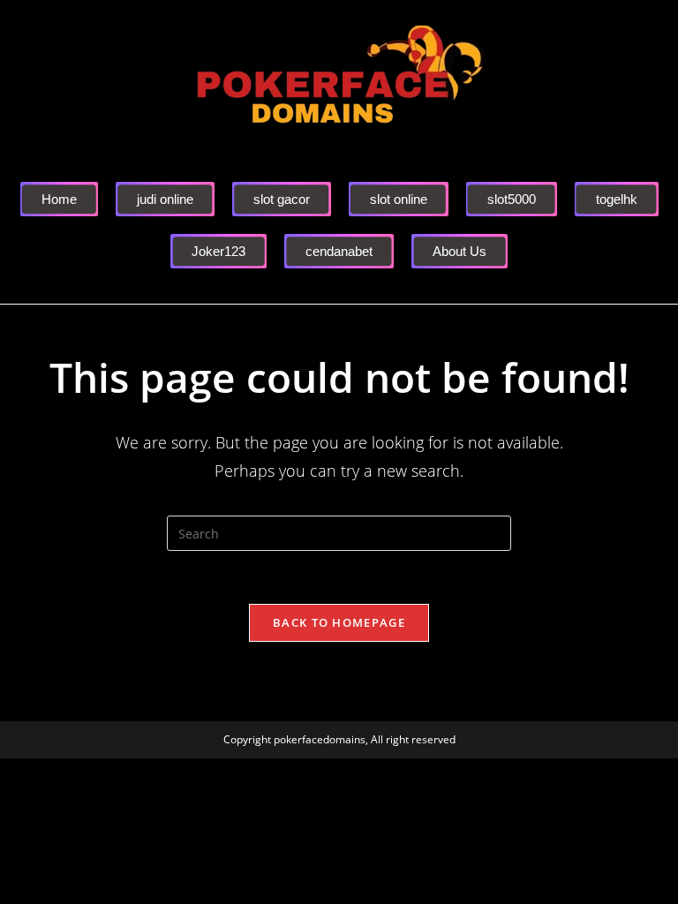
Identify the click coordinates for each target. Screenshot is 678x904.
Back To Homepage (339, 622)
